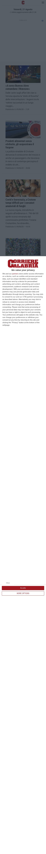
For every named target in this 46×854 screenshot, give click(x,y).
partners (15, 274)
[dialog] (23, 555)
